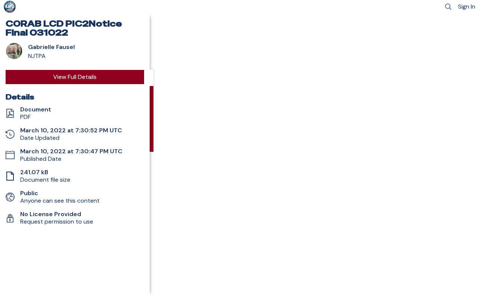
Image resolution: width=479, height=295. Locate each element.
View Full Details (75, 77)
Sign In (466, 6)
